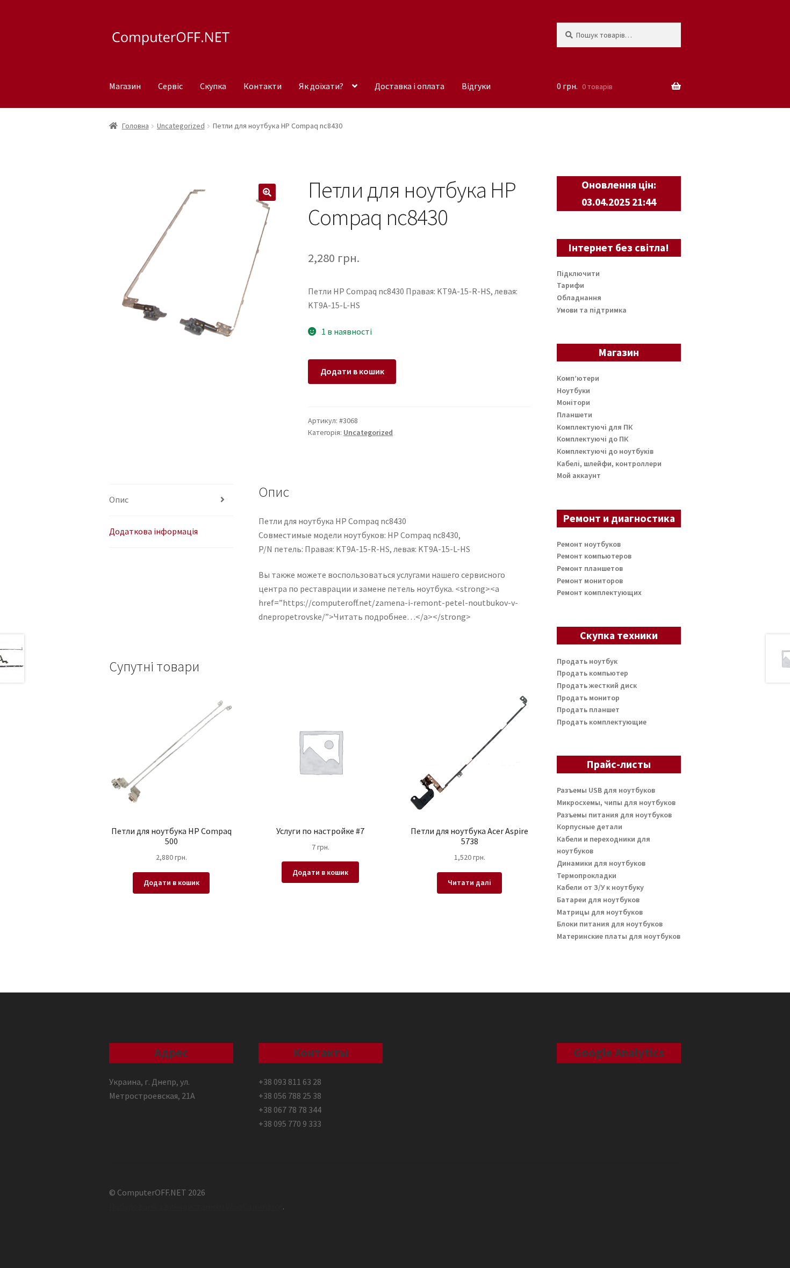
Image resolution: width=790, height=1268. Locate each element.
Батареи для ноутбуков (598, 899)
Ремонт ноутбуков (589, 544)
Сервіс (170, 86)
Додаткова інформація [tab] (153, 531)
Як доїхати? (321, 86)
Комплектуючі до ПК (592, 439)
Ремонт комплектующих (599, 592)
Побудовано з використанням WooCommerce (196, 1206)
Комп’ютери (578, 378)
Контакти (262, 86)
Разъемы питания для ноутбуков (614, 815)
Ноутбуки (573, 390)
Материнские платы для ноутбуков (618, 936)
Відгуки (476, 86)
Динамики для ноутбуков (601, 863)
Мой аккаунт (579, 475)
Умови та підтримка (592, 310)
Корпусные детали (589, 826)
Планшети (574, 414)
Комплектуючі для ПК (595, 427)
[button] (267, 192)
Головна (135, 126)
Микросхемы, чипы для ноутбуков (616, 802)
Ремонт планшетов (590, 568)
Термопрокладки (586, 875)
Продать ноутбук (587, 661)
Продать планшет (588, 709)
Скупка (213, 86)
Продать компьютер (592, 673)
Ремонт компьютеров (594, 556)
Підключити (578, 273)
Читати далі (469, 882)
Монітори (573, 402)
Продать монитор (588, 697)
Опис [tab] (118, 499)
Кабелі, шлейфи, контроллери (609, 463)
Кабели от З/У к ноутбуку (600, 887)
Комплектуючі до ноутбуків (605, 451)
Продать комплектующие (602, 722)
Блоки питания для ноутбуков (610, 924)
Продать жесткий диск (597, 685)
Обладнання (579, 297)
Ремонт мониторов (590, 580)
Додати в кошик (352, 371)
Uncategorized (181, 126)
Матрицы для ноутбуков (600, 912)
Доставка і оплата (409, 86)
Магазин (125, 86)
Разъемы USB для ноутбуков (606, 790)
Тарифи (570, 285)
